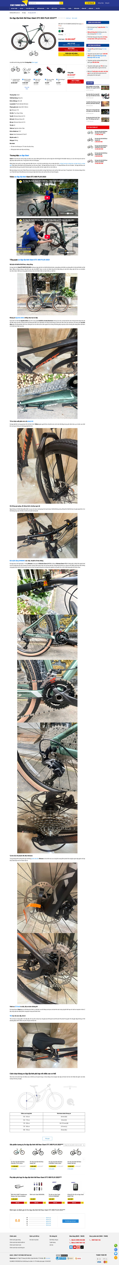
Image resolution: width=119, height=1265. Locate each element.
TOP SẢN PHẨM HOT (92, 127)
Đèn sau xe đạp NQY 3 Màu (50, 80)
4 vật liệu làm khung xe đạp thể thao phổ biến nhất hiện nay (93, 102)
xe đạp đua (70, 163)
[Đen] (62, 31)
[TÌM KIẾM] (61, 3)
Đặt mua (17, 1202)
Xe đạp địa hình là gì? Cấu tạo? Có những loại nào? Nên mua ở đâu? (93, 118)
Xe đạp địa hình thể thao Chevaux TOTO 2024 (18, 1162)
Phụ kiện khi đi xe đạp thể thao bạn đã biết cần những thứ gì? (93, 95)
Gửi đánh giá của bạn (70, 1221)
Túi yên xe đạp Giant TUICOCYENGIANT (54, 1195)
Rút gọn (47, 1138)
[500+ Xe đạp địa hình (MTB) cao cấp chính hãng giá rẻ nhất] (19, 3)
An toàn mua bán (34, 1239)
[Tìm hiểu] (98, 34)
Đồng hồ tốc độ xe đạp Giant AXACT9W (76, 1195)
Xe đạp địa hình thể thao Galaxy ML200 (74, 1162)
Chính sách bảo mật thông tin (17, 1247)
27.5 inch (17, 1006)
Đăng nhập (101, 3)
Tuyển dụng (52, 1242)
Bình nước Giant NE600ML (37, 1194)
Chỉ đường (48, 1258)
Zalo (115, 1249)
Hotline (115, 1245)
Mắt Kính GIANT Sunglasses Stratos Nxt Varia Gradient (19, 1195)
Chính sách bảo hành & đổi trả (17, 1242)
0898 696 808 (80, 1240)
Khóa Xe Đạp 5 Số (61, 80)
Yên (11, 1016)
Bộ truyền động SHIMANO (17, 560)
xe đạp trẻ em (77, 163)
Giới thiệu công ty (54, 1239)
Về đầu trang (115, 1257)
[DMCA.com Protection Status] (62, 1255)
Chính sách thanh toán (15, 1245)
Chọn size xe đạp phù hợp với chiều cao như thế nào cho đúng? (93, 110)
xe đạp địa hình (20, 177)
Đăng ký (107, 3)
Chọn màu (61, 28)
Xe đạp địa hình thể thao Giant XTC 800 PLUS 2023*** (16, 80)
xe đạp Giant (24, 155)
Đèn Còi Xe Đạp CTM (37, 80)
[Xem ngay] (35, 62)
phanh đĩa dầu (35, 858)
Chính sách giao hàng (15, 1239)
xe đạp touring (63, 163)
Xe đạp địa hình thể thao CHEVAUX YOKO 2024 (55, 1162)
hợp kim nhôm (20, 318)
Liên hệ (51, 1245)
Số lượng (60, 34)
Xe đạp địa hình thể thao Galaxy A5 (36, 1162)
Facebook (115, 1253)
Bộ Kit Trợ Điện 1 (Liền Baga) (27, 80)
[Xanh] (59, 31)
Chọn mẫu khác (27, 88)
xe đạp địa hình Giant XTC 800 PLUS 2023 (34, 260)
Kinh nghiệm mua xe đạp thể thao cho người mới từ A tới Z (93, 87)
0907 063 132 (80, 1242)
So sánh (75, 18)
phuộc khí (30, 421)
